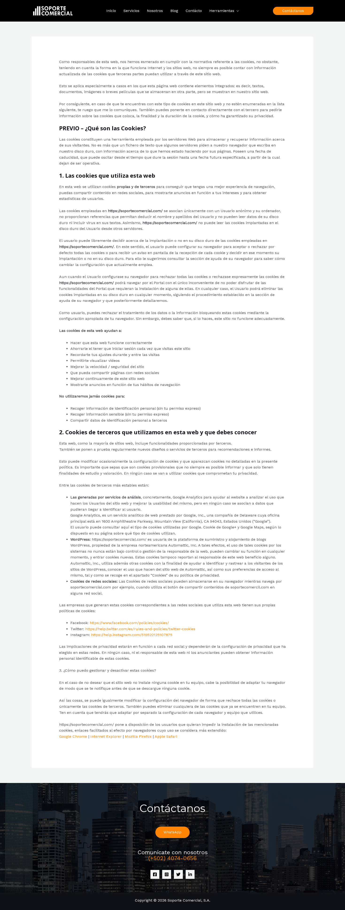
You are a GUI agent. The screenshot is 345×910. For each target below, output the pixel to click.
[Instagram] (166, 874)
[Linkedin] (190, 874)
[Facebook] (154, 874)
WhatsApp (172, 832)
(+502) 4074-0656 (172, 858)
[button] (236, 11)
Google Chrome (73, 736)
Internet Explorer (106, 736)
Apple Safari (166, 736)
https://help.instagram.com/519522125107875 (131, 635)
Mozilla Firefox (138, 736)
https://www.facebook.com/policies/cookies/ (129, 623)
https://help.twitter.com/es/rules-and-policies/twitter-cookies (140, 629)
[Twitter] (178, 874)
